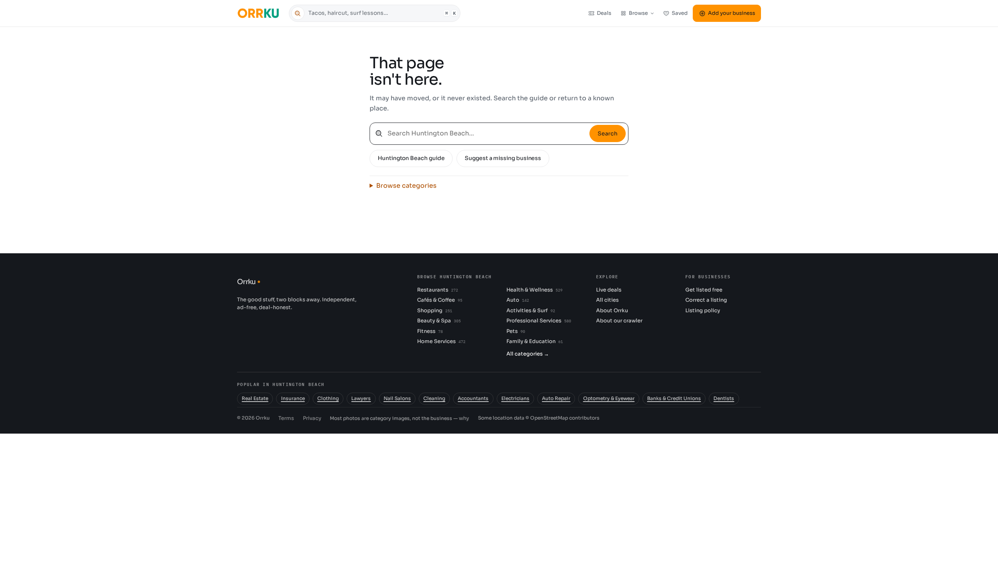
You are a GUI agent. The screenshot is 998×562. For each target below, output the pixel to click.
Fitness (429, 331)
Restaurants (437, 289)
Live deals (608, 289)
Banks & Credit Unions (674, 398)
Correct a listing (706, 300)
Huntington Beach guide (411, 158)
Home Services (441, 341)
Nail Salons (397, 398)
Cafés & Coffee (439, 300)
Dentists (723, 398)
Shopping (434, 310)
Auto (517, 300)
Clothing (328, 398)
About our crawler (619, 320)
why (464, 418)
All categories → (527, 353)
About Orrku (612, 310)
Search (608, 133)
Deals (604, 13)
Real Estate (255, 398)
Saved (680, 13)
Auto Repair (556, 398)
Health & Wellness (534, 289)
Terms (286, 418)
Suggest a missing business (503, 158)
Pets (515, 331)
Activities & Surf (530, 310)
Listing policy (702, 310)
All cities (607, 300)
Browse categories (406, 185)
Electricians (515, 398)
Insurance (293, 398)
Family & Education (534, 341)
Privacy (312, 418)
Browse (638, 13)
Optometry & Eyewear (609, 398)
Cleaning (434, 398)
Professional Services (538, 320)
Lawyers (361, 398)
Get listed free (703, 289)
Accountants (473, 398)
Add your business (731, 13)
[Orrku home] (259, 13)
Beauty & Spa (438, 320)
